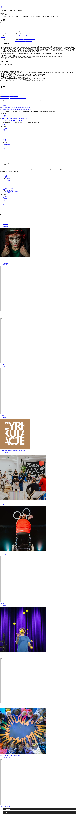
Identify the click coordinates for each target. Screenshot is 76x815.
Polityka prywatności (7, 148)
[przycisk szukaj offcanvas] (1, 216)
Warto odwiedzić (6, 133)
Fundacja (4, 656)
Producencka (5, 225)
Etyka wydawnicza (6, 150)
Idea (3, 137)
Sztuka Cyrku (5, 175)
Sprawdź (4, 189)
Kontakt (4, 140)
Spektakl (4, 504)
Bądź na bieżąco (6, 187)
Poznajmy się (5, 181)
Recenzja (4, 94)
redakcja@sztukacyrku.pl (18, 163)
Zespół (4, 138)
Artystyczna (5, 220)
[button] (7, 809)
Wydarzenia (5, 130)
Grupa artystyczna (6, 757)
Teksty (1, 6)
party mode (3, 171)
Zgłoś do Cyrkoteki (6, 144)
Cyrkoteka (5, 131)
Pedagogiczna (5, 224)
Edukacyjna (5, 221)
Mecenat (4, 139)
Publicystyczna (5, 226)
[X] (4, 20)
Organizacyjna (5, 223)
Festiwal (4, 366)
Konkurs (3, 37)
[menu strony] (1, 4)
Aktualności (5, 128)
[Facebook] (1, 20)
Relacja (1, 7)
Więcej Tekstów (3, 124)
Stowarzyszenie (6, 706)
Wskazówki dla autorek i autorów (9, 149)
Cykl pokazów (5, 452)
